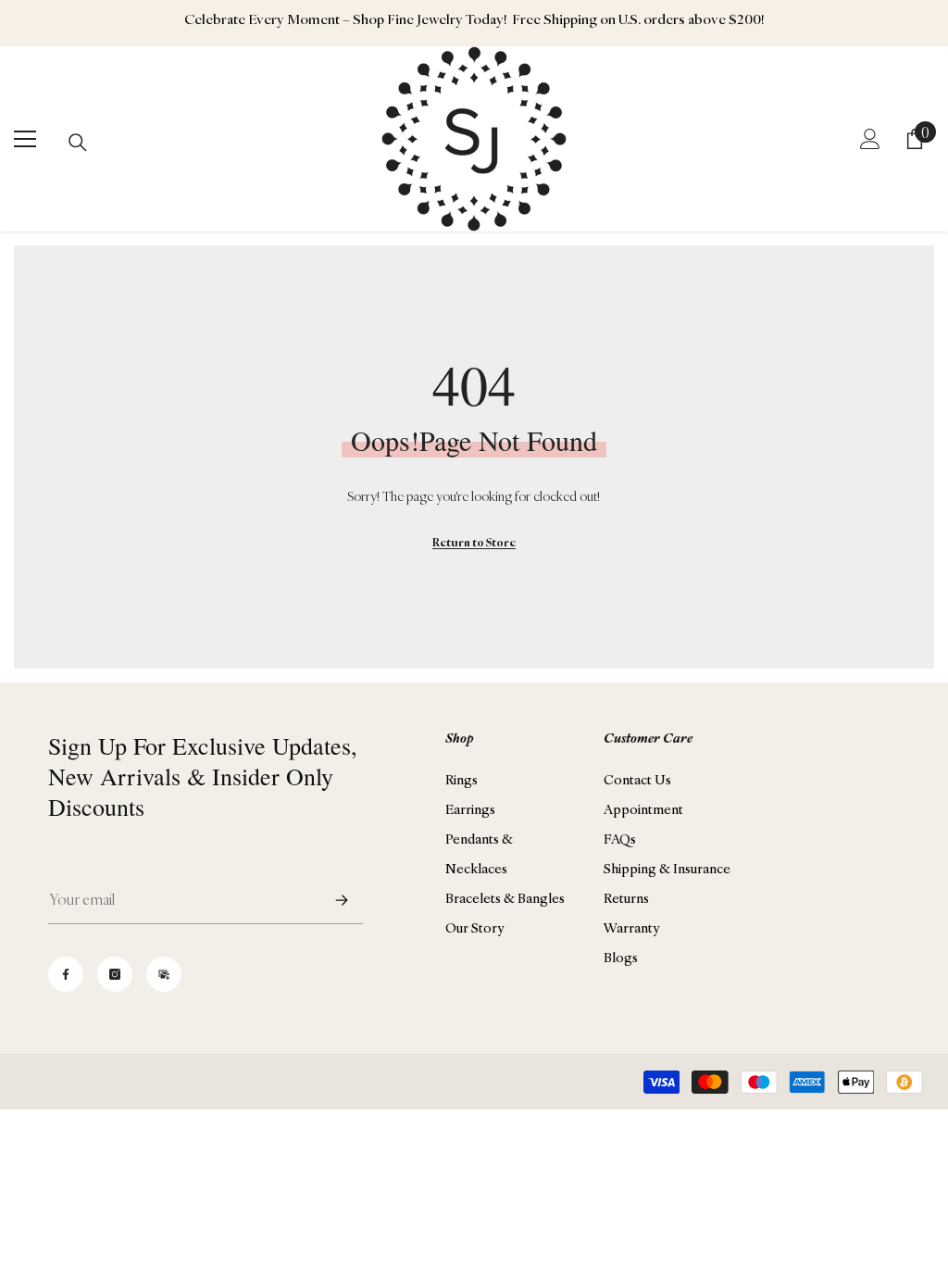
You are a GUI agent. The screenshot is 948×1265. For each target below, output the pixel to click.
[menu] (25, 139)
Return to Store (474, 542)
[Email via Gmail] (163, 974)
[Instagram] (114, 974)
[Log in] (870, 139)
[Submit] (341, 899)
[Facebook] (65, 974)
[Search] (78, 143)
